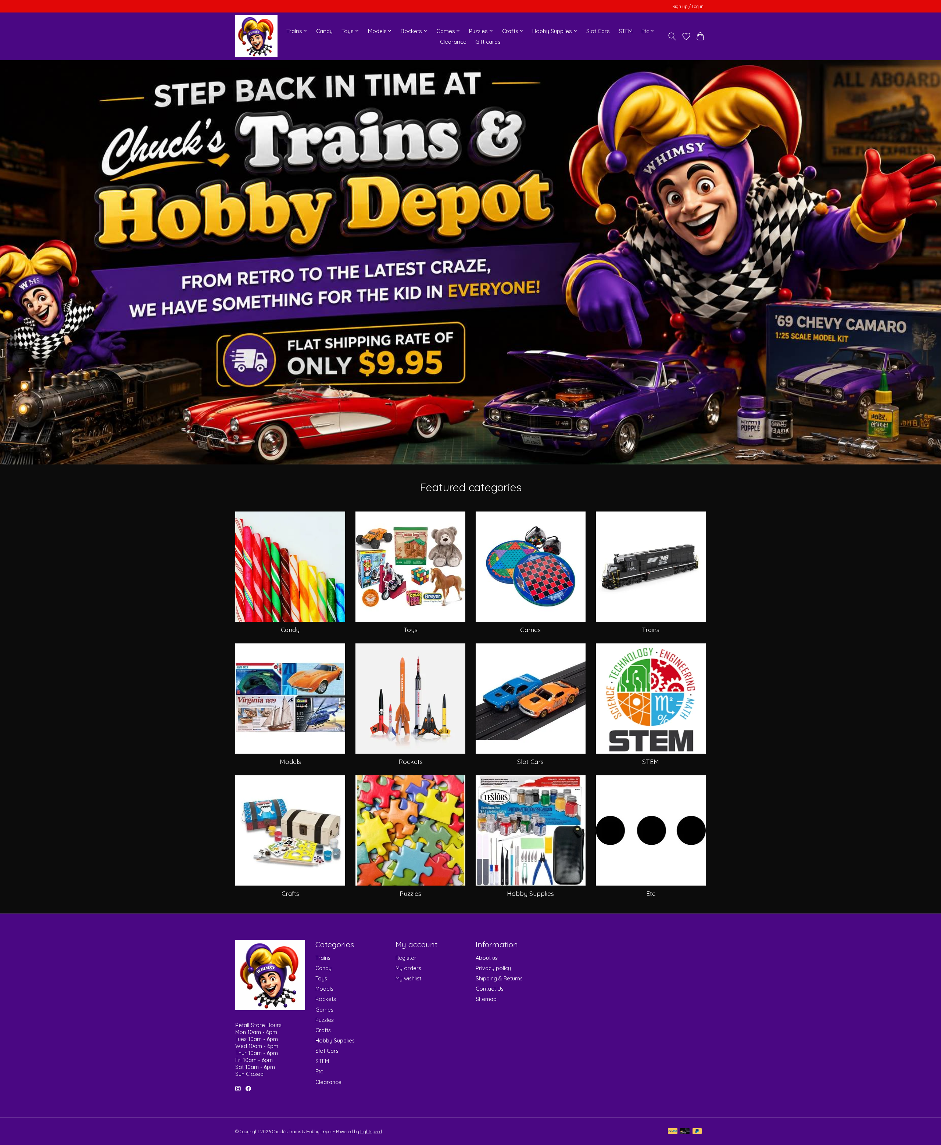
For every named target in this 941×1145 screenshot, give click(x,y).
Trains (650, 629)
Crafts (290, 893)
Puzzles (410, 893)
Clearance (453, 41)
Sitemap (486, 998)
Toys (411, 629)
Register (406, 957)
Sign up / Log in (688, 6)
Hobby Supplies (530, 893)
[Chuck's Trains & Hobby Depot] (256, 36)
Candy (324, 31)
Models (290, 761)
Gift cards (488, 41)
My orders (408, 968)
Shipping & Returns (499, 978)
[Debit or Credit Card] (685, 1131)
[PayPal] (672, 1131)
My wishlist (408, 978)
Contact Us (490, 988)
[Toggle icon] (672, 36)
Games (530, 629)
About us (487, 957)
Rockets (410, 761)
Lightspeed (371, 1131)
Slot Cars (598, 31)
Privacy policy (493, 968)
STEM (626, 31)
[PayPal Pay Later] (697, 1131)
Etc (650, 893)
